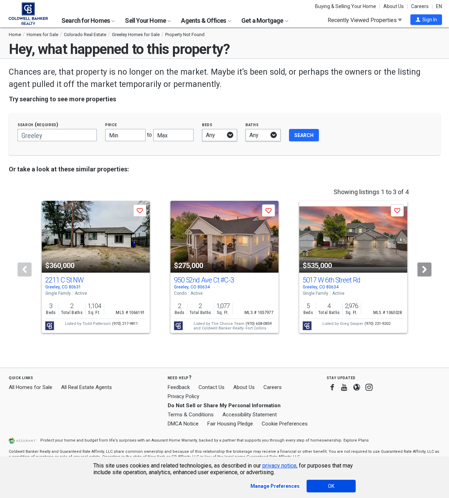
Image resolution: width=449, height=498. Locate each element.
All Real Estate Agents (86, 387)
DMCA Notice (183, 424)
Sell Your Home (146, 20)
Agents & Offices (204, 20)
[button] (426, 19)
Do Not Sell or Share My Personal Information (224, 405)
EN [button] (439, 6)
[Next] (424, 269)
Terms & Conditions (191, 414)
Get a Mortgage (262, 20)
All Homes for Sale (30, 387)
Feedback (179, 387)
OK (331, 486)
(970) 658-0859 (259, 323)
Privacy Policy (183, 396)
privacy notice (279, 465)
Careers (420, 6)
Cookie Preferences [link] (285, 424)
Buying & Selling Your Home (345, 6)
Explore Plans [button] (356, 440)
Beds (207, 124)
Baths (252, 124)
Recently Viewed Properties (363, 20)
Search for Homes (86, 20)
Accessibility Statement (249, 414)
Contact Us (211, 387)
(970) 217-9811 (125, 323)
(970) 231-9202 (377, 323)
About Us (393, 6)
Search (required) (38, 124)
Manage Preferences (275, 486)
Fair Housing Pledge (230, 424)
